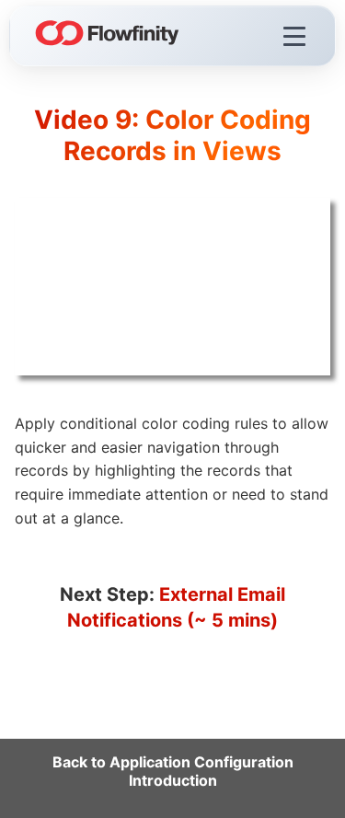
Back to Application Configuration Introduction (172, 771)
